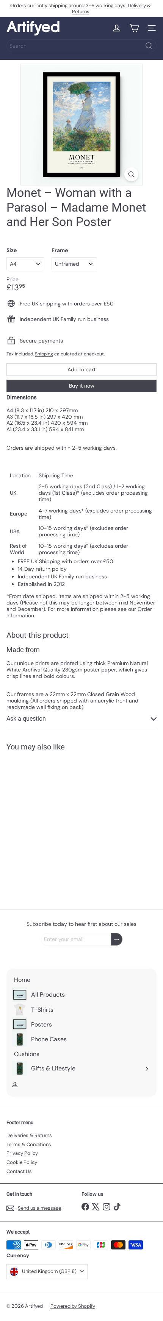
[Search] (149, 45)
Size (11, 250)
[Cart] (134, 28)
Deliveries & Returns (29, 1135)
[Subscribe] (116, 939)
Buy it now (81, 385)
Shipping (44, 354)
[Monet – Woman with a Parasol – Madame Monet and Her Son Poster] (53, 825)
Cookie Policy (21, 1162)
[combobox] (81, 45)
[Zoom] (131, 174)
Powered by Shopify (72, 1306)
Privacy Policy (22, 1153)
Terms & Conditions (28, 1144)
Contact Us (19, 1171)
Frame (60, 250)
